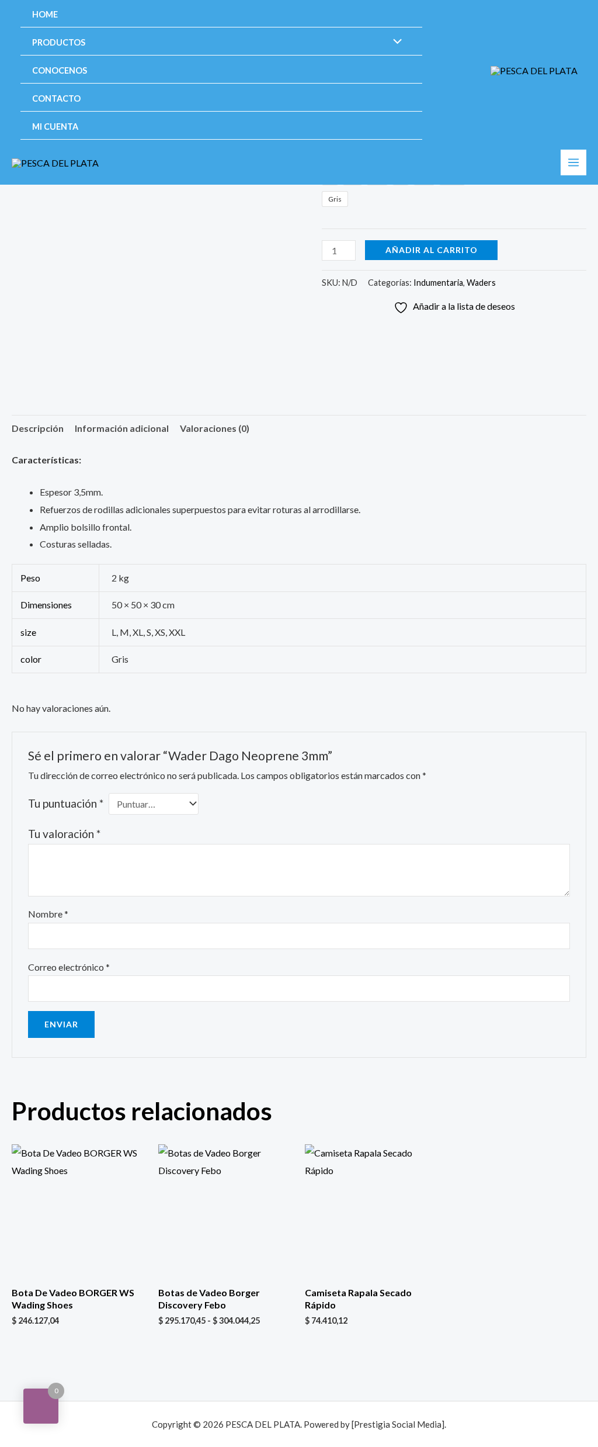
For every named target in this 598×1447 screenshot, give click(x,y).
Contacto (56, 98)
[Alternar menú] (395, 42)
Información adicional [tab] (122, 428)
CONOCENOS (59, 70)
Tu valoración (64, 833)
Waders (481, 283)
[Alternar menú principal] (573, 162)
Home (45, 14)
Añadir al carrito (431, 250)
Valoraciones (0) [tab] (214, 428)
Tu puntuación (65, 803)
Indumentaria (438, 283)
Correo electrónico (69, 966)
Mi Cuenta (55, 126)
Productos (58, 42)
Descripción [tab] (38, 428)
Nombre (48, 913)
